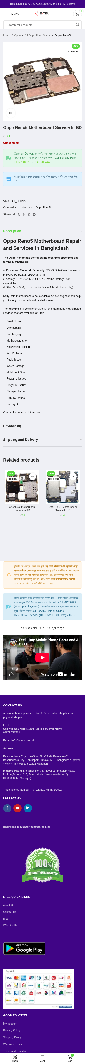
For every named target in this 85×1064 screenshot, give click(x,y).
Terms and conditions (16, 1051)
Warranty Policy (12, 1044)
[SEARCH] (77, 24)
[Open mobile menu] (5, 14)
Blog (5, 918)
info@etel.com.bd (22, 740)
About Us (8, 905)
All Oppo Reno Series (38, 35)
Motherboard (25, 207)
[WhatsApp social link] (29, 215)
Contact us (9, 911)
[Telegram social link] (34, 215)
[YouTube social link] (17, 808)
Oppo (17, 35)
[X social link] (19, 215)
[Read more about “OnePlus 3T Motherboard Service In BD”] (73, 476)
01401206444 (42, 162)
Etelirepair (9, 826)
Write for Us (10, 925)
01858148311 (22, 162)
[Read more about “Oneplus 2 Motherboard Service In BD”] (32, 476)
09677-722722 (11, 732)
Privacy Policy (11, 1030)
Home (6, 35)
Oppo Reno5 (63, 35)
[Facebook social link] (13, 215)
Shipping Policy (12, 1037)
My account (10, 1023)
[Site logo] (42, 13)
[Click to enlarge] (10, 113)
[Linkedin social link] (24, 215)
